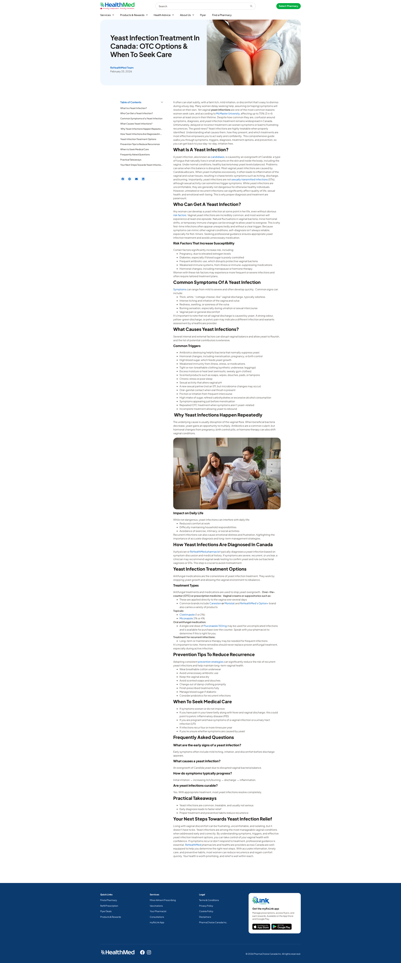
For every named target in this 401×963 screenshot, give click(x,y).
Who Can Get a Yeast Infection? (136, 113)
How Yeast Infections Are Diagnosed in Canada (141, 133)
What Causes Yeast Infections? (136, 123)
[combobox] (201, 6)
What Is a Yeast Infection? (133, 108)
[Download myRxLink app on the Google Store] (281, 927)
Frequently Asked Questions (135, 154)
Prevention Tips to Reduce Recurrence (140, 144)
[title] (261, 927)
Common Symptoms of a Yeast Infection (141, 118)
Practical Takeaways (130, 159)
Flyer (203, 15)
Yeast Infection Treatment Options (138, 139)
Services (105, 15)
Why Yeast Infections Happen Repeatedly (141, 128)
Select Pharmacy (288, 6)
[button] (162, 102)
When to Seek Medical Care (134, 149)
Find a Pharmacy (222, 15)
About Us (185, 15)
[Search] (251, 6)
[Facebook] (142, 952)
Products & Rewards (132, 15)
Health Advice (162, 15)
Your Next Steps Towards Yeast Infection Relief (141, 164)
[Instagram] (149, 952)
